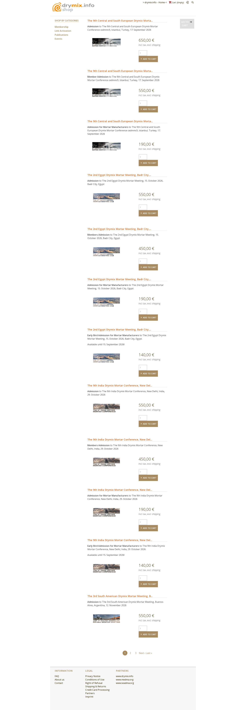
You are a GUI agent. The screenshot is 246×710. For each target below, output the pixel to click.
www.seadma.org (125, 683)
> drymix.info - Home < (155, 2)
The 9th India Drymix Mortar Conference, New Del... (119, 385)
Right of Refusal (93, 683)
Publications (61, 34)
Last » (149, 653)
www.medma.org (125, 679)
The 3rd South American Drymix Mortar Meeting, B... (119, 596)
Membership (61, 26)
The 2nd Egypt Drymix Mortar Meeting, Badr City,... (119, 175)
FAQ (57, 676)
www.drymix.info (124, 676)
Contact (59, 683)
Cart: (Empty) (178, 2)
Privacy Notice (92, 676)
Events (58, 38)
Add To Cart (149, 59)
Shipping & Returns (95, 686)
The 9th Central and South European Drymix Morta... (120, 20)
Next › (142, 653)
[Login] (187, 2)
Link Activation (63, 30)
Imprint (89, 696)
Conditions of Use (94, 679)
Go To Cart (185, 23)
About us (59, 679)
